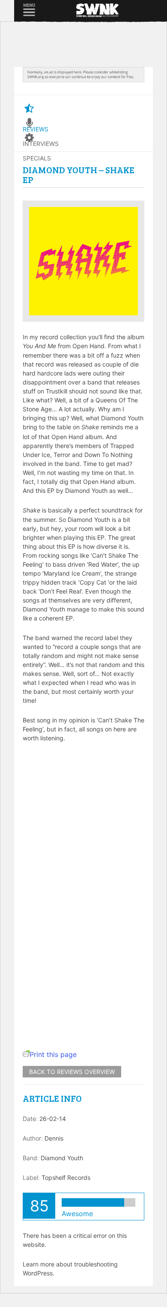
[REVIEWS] (29, 109)
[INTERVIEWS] (29, 123)
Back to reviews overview (72, 1071)
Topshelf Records (66, 1177)
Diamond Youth (62, 1157)
